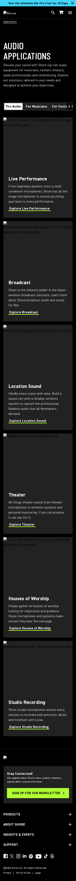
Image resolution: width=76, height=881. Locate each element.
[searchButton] (53, 12)
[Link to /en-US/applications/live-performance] (38, 167)
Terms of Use (23, 873)
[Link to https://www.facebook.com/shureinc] (5, 856)
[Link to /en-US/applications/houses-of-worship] (38, 587)
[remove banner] (72, 3)
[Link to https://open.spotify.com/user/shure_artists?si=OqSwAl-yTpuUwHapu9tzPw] (31, 856)
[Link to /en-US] (12, 12)
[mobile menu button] (70, 12)
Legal (38, 873)
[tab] (13, 106)
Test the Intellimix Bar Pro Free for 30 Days (38, 3)
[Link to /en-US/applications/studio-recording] (38, 688)
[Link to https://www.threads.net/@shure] (52, 856)
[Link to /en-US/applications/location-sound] (38, 377)
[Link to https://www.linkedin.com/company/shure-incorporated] (24, 856)
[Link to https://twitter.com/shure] (12, 856)
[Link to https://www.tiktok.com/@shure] (46, 856)
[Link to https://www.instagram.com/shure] (18, 856)
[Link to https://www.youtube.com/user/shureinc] (38, 856)
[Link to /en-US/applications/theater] (38, 483)
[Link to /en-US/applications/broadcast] (38, 271)
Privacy (7, 873)
